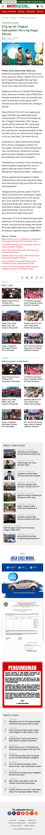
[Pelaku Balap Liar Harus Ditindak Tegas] (10, 464)
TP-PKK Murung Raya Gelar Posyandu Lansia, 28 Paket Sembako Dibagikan (21, 245)
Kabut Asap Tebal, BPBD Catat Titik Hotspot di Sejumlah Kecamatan (20, 251)
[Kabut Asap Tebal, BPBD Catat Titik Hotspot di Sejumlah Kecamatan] (11, 316)
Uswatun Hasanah (13, 38)
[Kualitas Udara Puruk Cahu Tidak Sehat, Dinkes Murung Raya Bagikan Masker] (33, 316)
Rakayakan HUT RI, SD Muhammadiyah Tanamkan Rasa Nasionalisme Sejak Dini (24, 722)
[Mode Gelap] (37, 6)
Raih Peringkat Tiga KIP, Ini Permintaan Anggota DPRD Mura (19, 529)
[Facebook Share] (22, 277)
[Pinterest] (18, 813)
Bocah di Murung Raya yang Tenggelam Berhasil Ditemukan (25, 774)
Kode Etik (32, 820)
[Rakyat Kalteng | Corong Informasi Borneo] (18, 6)
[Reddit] (27, 813)
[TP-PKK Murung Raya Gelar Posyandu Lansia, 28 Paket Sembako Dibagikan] (33, 293)
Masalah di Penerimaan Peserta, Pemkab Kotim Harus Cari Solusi (29, 518)
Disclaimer (32, 823)
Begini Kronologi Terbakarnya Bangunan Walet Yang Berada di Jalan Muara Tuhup (29, 496)
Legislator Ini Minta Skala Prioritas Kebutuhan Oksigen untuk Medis (28, 475)
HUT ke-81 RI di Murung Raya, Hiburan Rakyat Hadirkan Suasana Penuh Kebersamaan (20, 268)
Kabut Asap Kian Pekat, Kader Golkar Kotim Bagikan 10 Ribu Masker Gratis (24, 731)
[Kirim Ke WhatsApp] (41, 277)
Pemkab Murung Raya (10, 23)
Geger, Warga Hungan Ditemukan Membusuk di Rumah (27, 507)
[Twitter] (14, 813)
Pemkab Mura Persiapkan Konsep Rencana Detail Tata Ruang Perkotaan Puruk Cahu (29, 453)
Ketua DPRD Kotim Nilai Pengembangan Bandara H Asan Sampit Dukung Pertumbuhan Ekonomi (28, 537)
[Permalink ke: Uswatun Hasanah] (4, 39)
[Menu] (3, 6)
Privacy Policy (16, 826)
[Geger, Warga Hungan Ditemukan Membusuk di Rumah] (10, 507)
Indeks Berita (29, 826)
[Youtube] (32, 813)
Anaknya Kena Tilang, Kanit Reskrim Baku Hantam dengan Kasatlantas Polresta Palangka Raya (23, 739)
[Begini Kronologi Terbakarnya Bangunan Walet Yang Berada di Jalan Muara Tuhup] (10, 497)
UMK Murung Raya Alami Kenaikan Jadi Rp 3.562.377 (28, 485)
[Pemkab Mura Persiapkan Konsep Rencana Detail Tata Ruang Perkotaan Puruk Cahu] (10, 453)
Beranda (12, 820)
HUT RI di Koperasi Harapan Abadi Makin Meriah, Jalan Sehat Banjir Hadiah (25, 765)
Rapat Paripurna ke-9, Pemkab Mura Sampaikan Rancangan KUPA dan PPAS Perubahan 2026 (21, 240)
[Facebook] (9, 813)
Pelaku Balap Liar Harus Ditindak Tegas (26, 464)
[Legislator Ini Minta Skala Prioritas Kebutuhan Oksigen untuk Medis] (10, 475)
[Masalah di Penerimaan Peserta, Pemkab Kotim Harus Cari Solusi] (10, 518)
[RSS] (36, 813)
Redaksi (22, 820)
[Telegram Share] (36, 277)
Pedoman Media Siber (17, 823)
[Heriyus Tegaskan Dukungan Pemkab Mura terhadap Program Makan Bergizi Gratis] (11, 338)
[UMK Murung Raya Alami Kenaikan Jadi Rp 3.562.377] (10, 486)
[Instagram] (23, 813)
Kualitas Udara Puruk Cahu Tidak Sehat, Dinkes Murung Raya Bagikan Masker (20, 257)
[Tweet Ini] (27, 277)
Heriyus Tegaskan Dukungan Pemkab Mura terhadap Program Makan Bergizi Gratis (19, 262)
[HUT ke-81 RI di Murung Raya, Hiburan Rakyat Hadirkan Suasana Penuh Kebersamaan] (33, 338)
